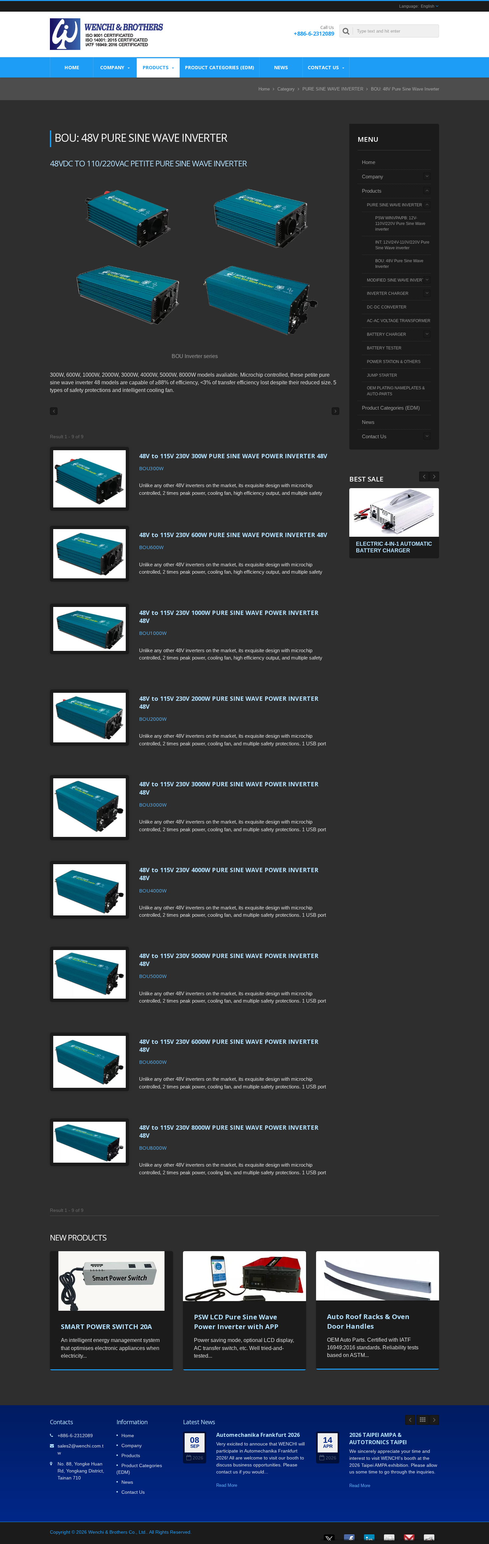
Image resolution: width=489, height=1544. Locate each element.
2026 (198, 1457)
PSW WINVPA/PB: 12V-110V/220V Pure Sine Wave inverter (400, 223)
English (427, 6)
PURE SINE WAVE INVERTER (332, 89)
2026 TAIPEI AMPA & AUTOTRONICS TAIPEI (378, 1438)
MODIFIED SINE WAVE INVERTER (398, 280)
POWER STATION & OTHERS (393, 361)
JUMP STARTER (382, 375)
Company (113, 67)
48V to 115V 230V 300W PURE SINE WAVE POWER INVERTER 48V (233, 456)
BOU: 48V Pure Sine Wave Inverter (399, 264)
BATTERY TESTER (384, 348)
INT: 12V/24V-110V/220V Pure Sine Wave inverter (402, 245)
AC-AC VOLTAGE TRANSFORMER (398, 320)
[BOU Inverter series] (194, 261)
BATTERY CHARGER (386, 334)
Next (424, 477)
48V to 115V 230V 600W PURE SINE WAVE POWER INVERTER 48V (233, 535)
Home (72, 67)
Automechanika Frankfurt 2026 (258, 1435)
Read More (226, 1485)
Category (286, 89)
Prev (434, 477)
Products (156, 67)
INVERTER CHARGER (387, 293)
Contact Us (324, 67)
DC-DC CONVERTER (387, 307)
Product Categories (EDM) (219, 67)
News (281, 67)
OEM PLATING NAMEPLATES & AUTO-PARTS (396, 391)
